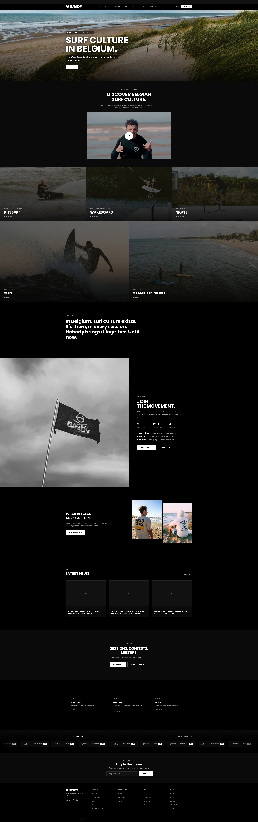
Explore (86, 67)
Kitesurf (94, 794)
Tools (144, 6)
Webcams (147, 797)
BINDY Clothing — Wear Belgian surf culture (129, 2)
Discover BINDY (72, 344)
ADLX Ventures (109, 819)
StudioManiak (99, 819)
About (172, 797)
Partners (120, 801)
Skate (94, 801)
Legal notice (181, 819)
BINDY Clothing (175, 805)
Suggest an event (138, 664)
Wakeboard (96, 797)
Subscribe (146, 774)
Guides (146, 805)
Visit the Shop (74, 532)
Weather (147, 801)
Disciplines (103, 6)
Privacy (190, 819)
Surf (93, 805)
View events (118, 664)
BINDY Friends (122, 794)
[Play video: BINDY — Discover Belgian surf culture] (129, 135)
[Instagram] (67, 800)
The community (146, 447)
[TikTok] (70, 800)
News (146, 794)
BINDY (152, 6)
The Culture (174, 794)
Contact (172, 801)
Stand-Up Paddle (97, 808)
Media (127, 6)
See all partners (184, 736)
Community (117, 6)
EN (176, 6)
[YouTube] (77, 800)
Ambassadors (166, 447)
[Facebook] (73, 800)
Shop (186, 6)
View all (187, 575)
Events (135, 6)
